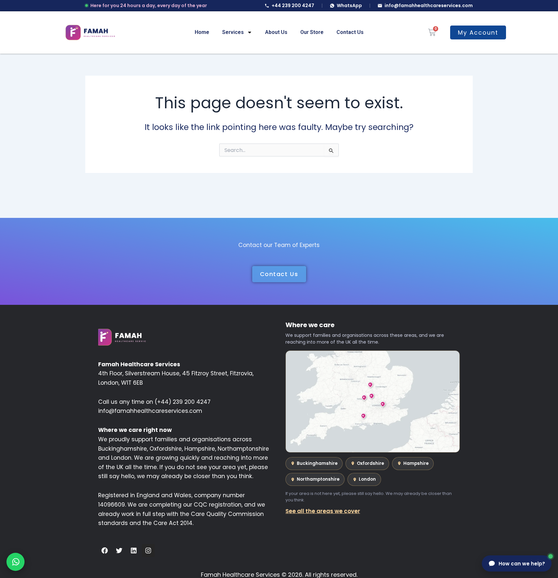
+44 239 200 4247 (293, 5)
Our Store (312, 32)
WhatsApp (349, 5)
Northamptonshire (318, 479)
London (367, 479)
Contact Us (350, 32)
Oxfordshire (370, 463)
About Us (276, 32)
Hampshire (416, 463)
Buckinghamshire (317, 463)
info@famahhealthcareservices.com (429, 5)
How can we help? (522, 563)
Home (202, 32)
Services (233, 32)
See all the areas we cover (322, 511)
